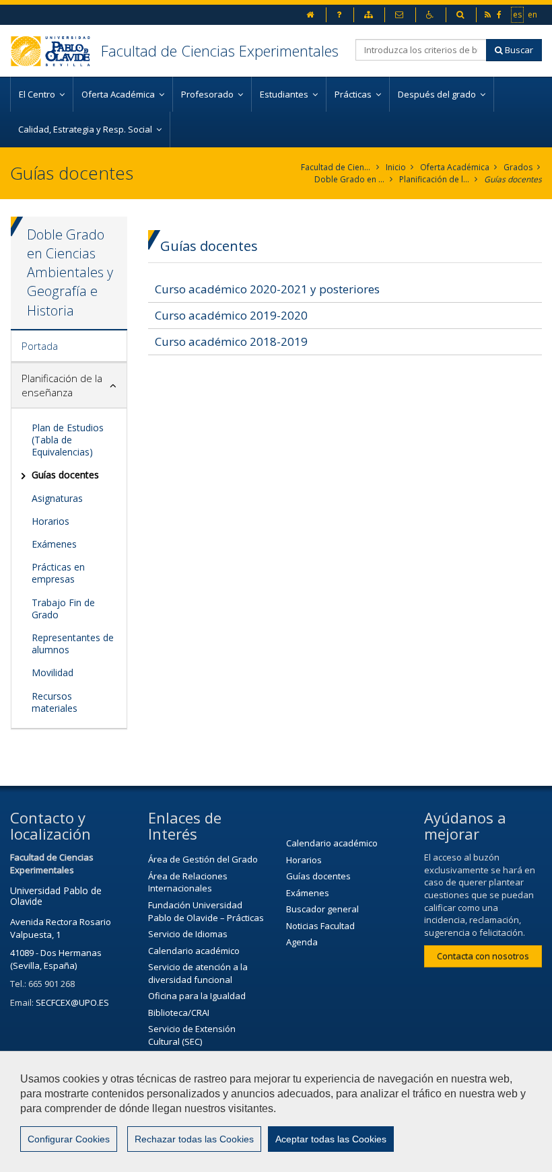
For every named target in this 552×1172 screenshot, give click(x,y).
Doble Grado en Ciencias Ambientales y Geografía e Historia (349, 179)
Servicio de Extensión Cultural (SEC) (192, 1035)
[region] (276, 1111)
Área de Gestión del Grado (203, 859)
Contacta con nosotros (483, 956)
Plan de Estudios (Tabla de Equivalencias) (68, 439)
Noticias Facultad (320, 926)
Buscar (518, 50)
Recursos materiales (54, 702)
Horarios (50, 521)
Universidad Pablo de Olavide (56, 895)
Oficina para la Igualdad (197, 996)
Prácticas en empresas (58, 572)
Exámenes (54, 544)
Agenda (302, 942)
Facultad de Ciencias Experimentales (220, 50)
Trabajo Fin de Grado (63, 608)
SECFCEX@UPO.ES (72, 1002)
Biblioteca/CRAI (178, 1012)
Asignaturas (57, 498)
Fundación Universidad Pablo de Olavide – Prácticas (206, 911)
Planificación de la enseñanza (434, 179)
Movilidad (52, 672)
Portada (40, 346)
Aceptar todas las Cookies (330, 1139)
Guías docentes (513, 179)
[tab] (69, 346)
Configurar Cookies (69, 1139)
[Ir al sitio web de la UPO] (55, 51)
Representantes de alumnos (73, 643)
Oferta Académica (454, 167)
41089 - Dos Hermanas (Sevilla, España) (56, 959)
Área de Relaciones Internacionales (188, 882)
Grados (518, 167)
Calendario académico (194, 951)
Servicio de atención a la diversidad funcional (198, 973)
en (533, 14)
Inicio (396, 167)
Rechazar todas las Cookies (194, 1139)
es (518, 14)
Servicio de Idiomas (188, 934)
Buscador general (322, 909)
